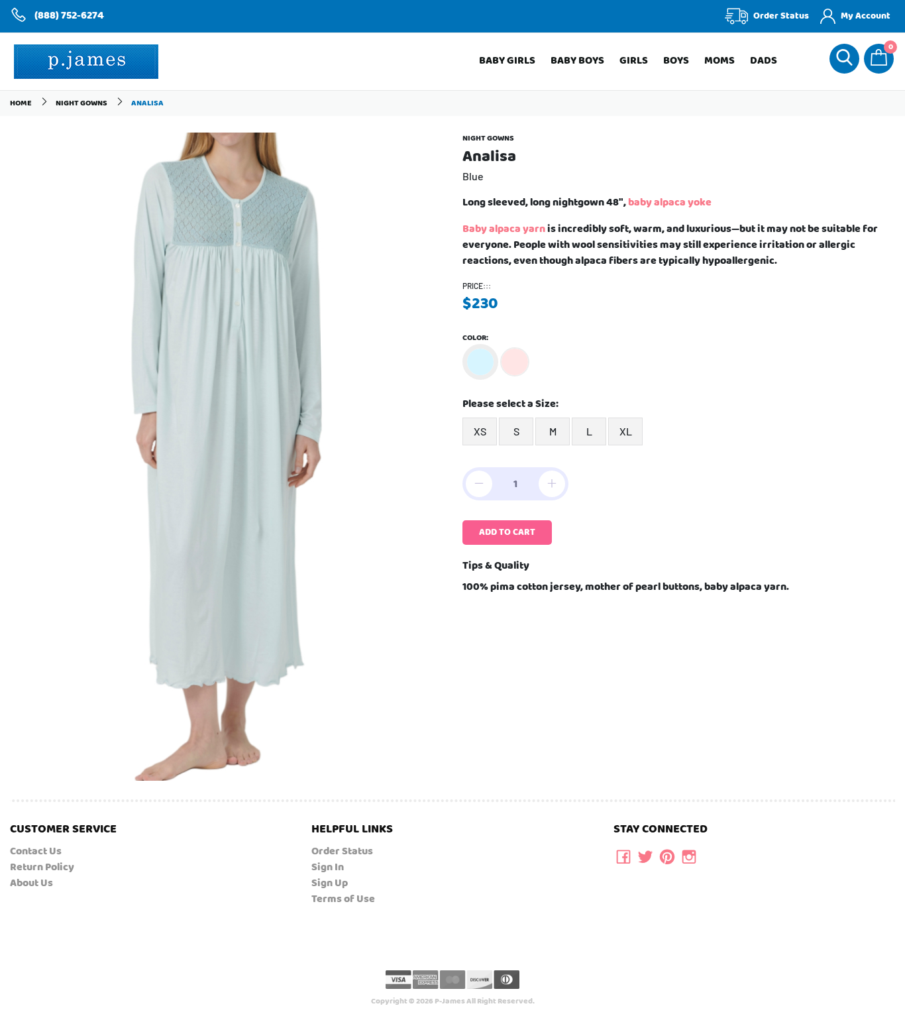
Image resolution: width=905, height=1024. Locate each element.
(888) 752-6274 (69, 16)
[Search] (844, 59)
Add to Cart (507, 532)
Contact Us (36, 851)
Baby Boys (577, 60)
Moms (719, 60)
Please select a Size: (510, 404)
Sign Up (329, 883)
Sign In (327, 867)
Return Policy (42, 867)
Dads (763, 60)
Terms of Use (343, 899)
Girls (633, 60)
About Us (31, 883)
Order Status (342, 851)
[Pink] (514, 361)
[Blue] (480, 362)
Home (21, 103)
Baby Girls (507, 60)
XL (625, 431)
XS (480, 431)
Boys (676, 60)
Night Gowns (81, 103)
